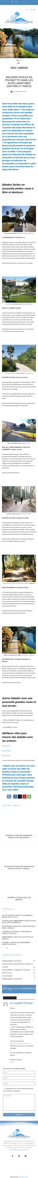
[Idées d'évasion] (19, 18)
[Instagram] (30, 10)
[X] (20, 797)
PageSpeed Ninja (23, 1177)
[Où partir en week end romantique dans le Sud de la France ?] (19, 852)
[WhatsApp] (29, 797)
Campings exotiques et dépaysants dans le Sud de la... (16, 932)
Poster (12, 1062)
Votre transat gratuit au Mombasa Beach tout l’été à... (17, 916)
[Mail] (34, 10)
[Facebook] (27, 10)
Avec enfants (19, 67)
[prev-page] (3, 948)
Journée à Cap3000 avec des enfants (19, 899)
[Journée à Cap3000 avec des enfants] (19, 883)
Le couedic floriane (21, 1003)
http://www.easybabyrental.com (20, 1043)
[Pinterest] (24, 797)
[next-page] (6, 948)
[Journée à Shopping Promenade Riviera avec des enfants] (19, 821)
